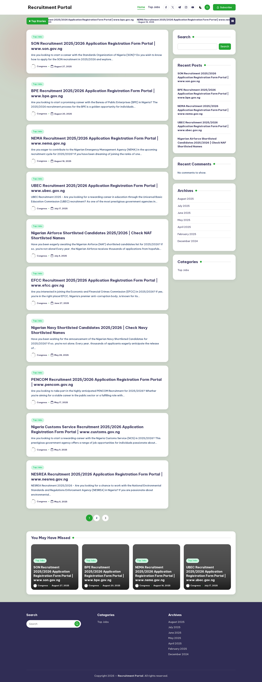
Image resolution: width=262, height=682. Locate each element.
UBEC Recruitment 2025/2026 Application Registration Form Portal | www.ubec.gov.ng (203, 126)
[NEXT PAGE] (105, 518)
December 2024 (188, 241)
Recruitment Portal (50, 7)
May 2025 (184, 220)
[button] (224, 7)
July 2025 (184, 206)
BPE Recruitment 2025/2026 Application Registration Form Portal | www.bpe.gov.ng (68, 19)
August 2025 (186, 198)
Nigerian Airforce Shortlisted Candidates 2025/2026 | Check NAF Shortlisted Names (202, 142)
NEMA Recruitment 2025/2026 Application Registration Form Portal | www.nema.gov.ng (173, 19)
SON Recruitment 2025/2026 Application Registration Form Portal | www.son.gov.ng (203, 77)
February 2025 (187, 234)
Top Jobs (37, 37)
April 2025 (184, 227)
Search (184, 37)
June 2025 (184, 213)
